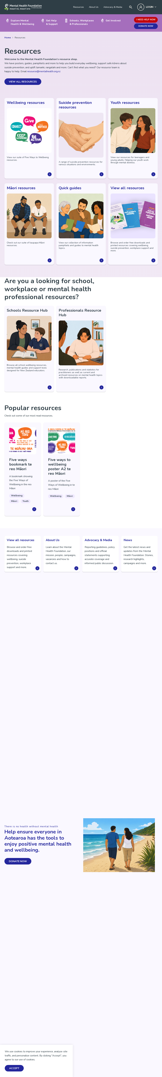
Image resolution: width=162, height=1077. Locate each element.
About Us (93, 7)
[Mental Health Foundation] (23, 7)
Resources (78, 7)
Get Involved (113, 20)
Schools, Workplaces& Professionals (82, 22)
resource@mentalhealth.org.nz (43, 71)
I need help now (145, 19)
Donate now (145, 26)
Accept (14, 1068)
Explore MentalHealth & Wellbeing (22, 22)
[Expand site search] (131, 7)
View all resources (23, 81)
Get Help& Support (52, 22)
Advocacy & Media (112, 7)
